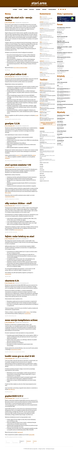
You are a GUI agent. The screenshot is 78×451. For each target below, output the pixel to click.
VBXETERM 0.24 (12, 280)
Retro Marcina (11, 389)
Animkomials (42, 131)
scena (14, 232)
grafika (10, 119)
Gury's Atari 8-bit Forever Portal (46, 171)
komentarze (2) (25, 238)
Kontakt (44, 9)
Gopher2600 (31, 434)
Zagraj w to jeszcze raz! (44, 180)
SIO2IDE (41, 146)
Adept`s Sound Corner (44, 162)
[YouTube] (63, 9)
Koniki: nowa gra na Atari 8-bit (20, 356)
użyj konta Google (49, 122)
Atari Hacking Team (43, 134)
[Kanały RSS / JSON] (65, 9)
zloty (16, 232)
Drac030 (41, 168)
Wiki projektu (8, 192)
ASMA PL (41, 138)
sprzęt (11, 391)
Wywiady (38, 9)
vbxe (15, 315)
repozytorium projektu (16, 349)
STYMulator (42, 154)
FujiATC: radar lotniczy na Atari (19, 236)
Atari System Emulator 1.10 (18, 165)
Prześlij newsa (52, 9)
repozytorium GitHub (9, 196)
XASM (41, 158)
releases (28, 312)
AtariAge (41, 164)
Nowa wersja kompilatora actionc (21, 320)
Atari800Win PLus (43, 142)
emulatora (7, 158)
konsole (11, 160)
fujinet (10, 276)
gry (9, 69)
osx (17, 160)
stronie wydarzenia (18, 229)
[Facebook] (59, 9)
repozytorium (8, 274)
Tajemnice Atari (43, 177)
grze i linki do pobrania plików (20, 67)
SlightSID (41, 149)
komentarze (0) (25, 22)
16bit (7, 69)
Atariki (25, 9)
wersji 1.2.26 (18, 155)
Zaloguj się (43, 122)
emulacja (8, 160)
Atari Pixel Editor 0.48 (16, 74)
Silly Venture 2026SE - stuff (18, 203)
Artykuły (31, 9)
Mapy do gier (42, 175)
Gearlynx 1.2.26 (12, 123)
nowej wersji (20, 432)
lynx (16, 160)
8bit (7, 119)
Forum (20, 9)
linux (14, 160)
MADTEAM (42, 173)
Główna (15, 9)
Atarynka (41, 166)
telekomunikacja (11, 315)
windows (19, 119)
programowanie (18, 351)
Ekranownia (42, 169)
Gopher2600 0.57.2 (14, 396)
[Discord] (61, 9)
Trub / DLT (42, 179)
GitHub (44, 124)
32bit (10, 232)
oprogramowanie (14, 119)
